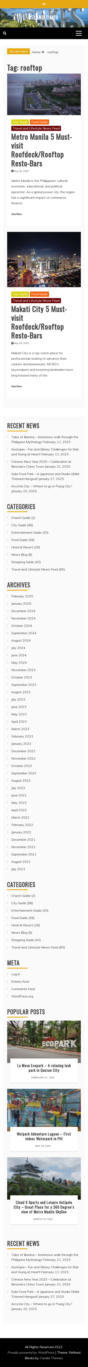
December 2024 (23, 611)
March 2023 (20, 729)
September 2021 (23, 854)
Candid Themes (51, 1358)
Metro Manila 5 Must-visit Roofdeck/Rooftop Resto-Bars (41, 149)
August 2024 (21, 640)
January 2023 (21, 744)
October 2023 (21, 677)
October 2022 (21, 766)
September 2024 (23, 633)
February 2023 (22, 736)
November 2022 (23, 758)
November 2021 (23, 847)
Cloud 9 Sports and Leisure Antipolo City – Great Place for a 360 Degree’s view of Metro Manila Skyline (44, 1206)
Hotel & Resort (22, 547)
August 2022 (21, 780)
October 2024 (21, 626)
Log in (15, 974)
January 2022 (21, 832)
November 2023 (23, 670)
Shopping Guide (22, 562)
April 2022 (19, 810)
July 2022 (18, 788)
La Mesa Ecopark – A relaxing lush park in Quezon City (44, 1068)
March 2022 (20, 817)
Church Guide (20, 518)
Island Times (44, 17)
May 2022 (19, 803)
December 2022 (23, 751)
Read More (16, 214)
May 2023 (19, 714)
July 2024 (18, 648)
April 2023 (19, 721)
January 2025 (21, 603)
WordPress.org (22, 996)
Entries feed (20, 981)
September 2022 (23, 773)
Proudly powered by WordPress (31, 1352)
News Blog (19, 554)
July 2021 (18, 869)
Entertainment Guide (26, 532)
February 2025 (22, 596)
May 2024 (19, 662)
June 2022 (19, 795)
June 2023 (19, 707)
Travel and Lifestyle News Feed (36, 128)
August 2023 (21, 692)
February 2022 (22, 825)
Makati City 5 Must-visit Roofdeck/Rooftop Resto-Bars (39, 322)
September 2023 (23, 685)
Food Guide (39, 122)
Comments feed (23, 989)
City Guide (20, 122)
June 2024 (19, 655)
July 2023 (18, 699)
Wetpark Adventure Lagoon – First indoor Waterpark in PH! (44, 1136)
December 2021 (23, 839)
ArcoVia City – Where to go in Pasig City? (41, 486)
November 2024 (23, 618)
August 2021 (21, 862)
